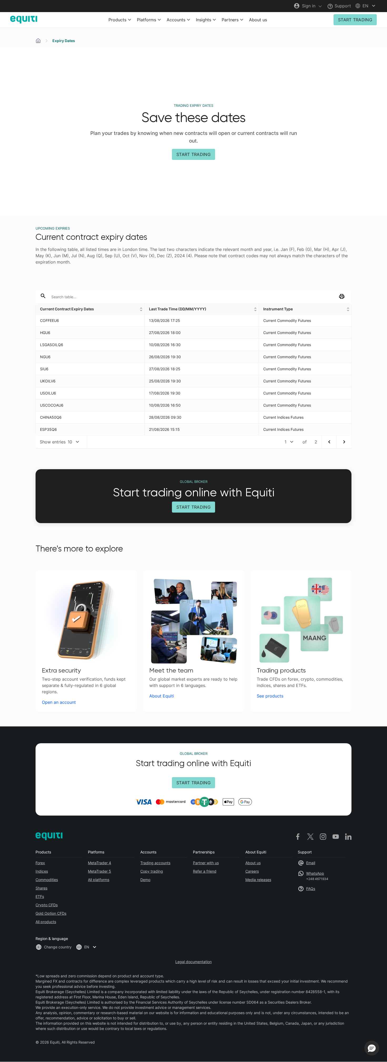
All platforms (98, 879)
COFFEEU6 (49, 320)
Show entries (53, 441)
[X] (310, 836)
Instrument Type (278, 309)
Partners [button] (230, 19)
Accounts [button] (176, 19)
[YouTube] (336, 836)
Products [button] (117, 19)
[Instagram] (323, 836)
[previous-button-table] (328, 442)
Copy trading (151, 871)
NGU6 (45, 357)
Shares (41, 888)
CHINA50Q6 (51, 417)
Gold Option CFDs (51, 913)
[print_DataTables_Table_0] (342, 298)
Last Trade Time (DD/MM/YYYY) (177, 309)
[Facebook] (298, 836)
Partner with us (206, 863)
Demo (145, 879)
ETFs (40, 896)
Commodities (47, 879)
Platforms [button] (146, 19)
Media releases (258, 879)
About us (258, 19)
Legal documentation (193, 961)
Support (342, 5)
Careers (252, 871)
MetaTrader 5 (99, 871)
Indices (42, 871)
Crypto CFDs (47, 905)
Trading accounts (155, 863)
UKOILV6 (48, 381)
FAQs (310, 888)
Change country (58, 947)
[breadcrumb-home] (38, 40)
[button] (366, 6)
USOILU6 (48, 393)
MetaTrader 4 (99, 863)
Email (310, 863)
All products (46, 921)
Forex (40, 863)
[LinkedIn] (348, 836)
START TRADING (355, 19)
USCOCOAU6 (51, 405)
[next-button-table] (343, 442)
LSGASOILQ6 (51, 344)
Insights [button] (203, 19)
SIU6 (44, 369)
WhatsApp (315, 873)
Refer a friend (204, 871)
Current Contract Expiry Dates (67, 309)
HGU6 (45, 332)
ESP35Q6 (48, 429)
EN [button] (86, 947)
